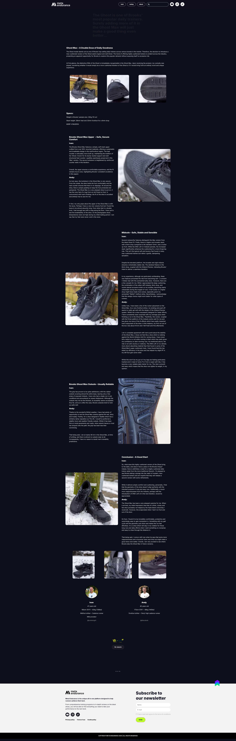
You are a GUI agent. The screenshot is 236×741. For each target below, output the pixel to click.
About (141, 4)
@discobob (144, 620)
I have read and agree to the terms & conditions (154, 714)
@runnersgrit (91, 620)
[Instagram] (177, 4)
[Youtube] (172, 4)
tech (122, 4)
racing (131, 4)
